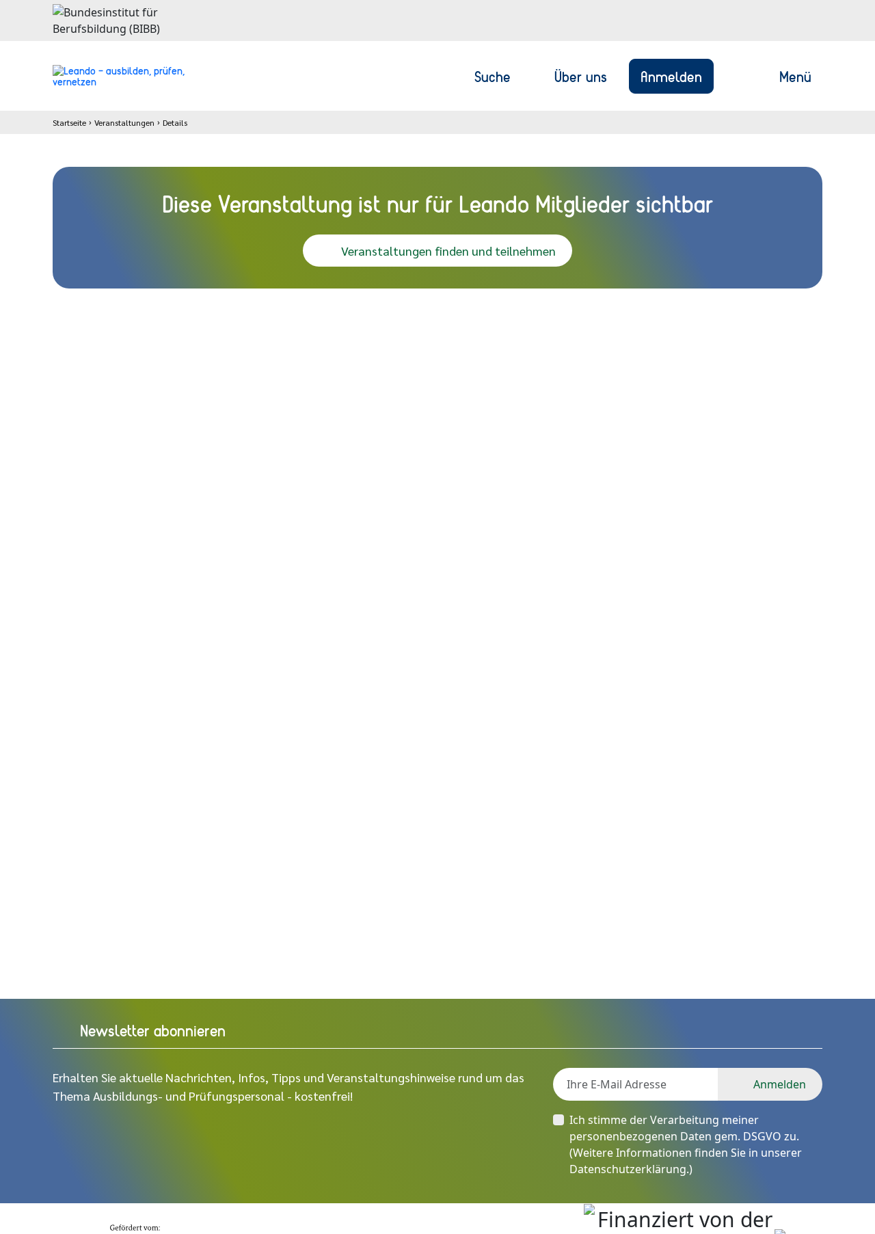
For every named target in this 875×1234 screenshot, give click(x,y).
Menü (795, 76)
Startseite (69, 122)
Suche (492, 76)
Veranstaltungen (124, 122)
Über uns (580, 76)
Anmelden (671, 76)
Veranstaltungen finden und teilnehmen (448, 250)
